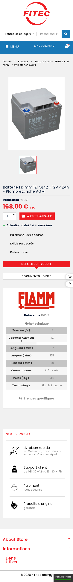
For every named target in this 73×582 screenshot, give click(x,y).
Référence (11, 200)
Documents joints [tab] (36, 276)
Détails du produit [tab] (36, 264)
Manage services (63, 577)
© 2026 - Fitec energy (37, 575)
